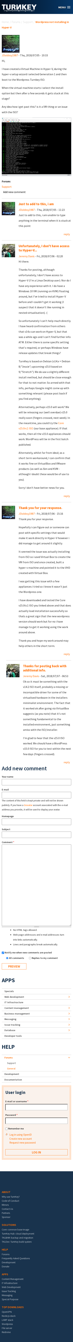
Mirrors (5, 1204)
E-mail (5, 789)
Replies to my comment (45, 958)
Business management (17, 1013)
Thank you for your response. (40, 508)
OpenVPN (7, 1311)
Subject (6, 829)
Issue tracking (12, 1024)
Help (8, 1046)
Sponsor (6, 1217)
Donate (5, 1266)
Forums (16, 22)
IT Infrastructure (13, 1002)
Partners (6, 1213)
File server (7, 1328)
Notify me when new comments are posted (28, 952)
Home (5, 22)
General (11, 1068)
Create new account (20, 1138)
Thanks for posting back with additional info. (44, 668)
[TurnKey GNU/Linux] (19, 10)
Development (11, 1074)
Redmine (6, 1332)
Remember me (16, 1128)
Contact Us (7, 1208)
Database (9, 1030)
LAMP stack (7, 1320)
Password (11, 1115)
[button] (64, 7)
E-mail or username (16, 1101)
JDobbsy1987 (10, 55)
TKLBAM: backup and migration (17, 1237)
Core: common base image (15, 1229)
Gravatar (28, 805)
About (6, 1192)
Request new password (22, 1142)
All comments (17, 958)
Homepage (8, 816)
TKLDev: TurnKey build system (17, 1241)
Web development (14, 996)
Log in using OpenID (20, 1134)
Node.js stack (8, 1315)
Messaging (10, 1019)
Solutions (9, 1225)
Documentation (13, 1079)
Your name (7, 776)
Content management (16, 1008)
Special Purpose (10, 1299)
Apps (8, 980)
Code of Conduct (10, 1200)
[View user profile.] (10, 43)
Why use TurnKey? (11, 1196)
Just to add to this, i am (36, 204)
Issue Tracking (9, 1291)
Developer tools (13, 1035)
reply (67, 234)
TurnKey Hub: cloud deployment (18, 1233)
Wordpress (7, 1324)
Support (28, 22)
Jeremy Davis (27, 256)
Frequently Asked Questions (16, 1258)
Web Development (11, 1287)
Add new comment (14, 192)
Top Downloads (13, 1307)
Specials (9, 991)
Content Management (12, 1279)
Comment (8, 842)
